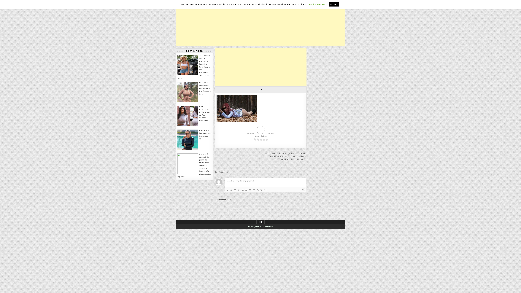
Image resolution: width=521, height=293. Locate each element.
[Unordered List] (246, 189)
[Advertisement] (260, 27)
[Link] (258, 189)
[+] (265, 190)
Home (260, 221)
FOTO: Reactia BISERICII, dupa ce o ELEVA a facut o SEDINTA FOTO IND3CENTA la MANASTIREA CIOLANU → (285, 157)
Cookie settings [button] (317, 4)
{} (261, 190)
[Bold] (227, 189)
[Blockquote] (250, 189)
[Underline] (235, 189)
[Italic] (231, 189)
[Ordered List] (242, 189)
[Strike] (239, 189)
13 (260, 89)
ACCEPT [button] (334, 4)
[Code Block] (254, 189)
